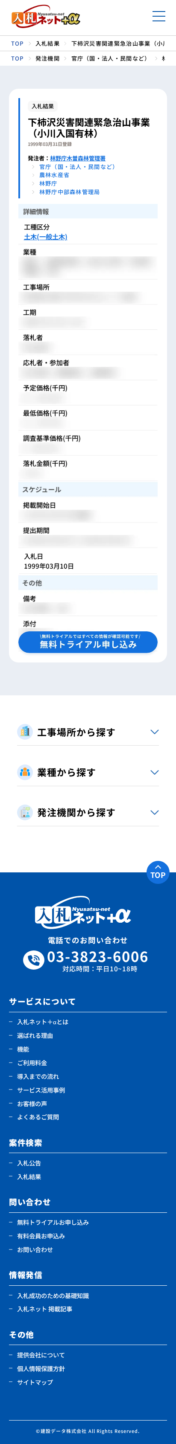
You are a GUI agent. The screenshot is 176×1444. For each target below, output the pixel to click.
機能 (23, 1048)
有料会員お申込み (41, 1235)
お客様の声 (32, 1103)
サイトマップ (35, 1381)
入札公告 (29, 1162)
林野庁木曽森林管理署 (78, 158)
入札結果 (29, 1176)
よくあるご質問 (38, 1116)
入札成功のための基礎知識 (53, 1295)
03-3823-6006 (98, 960)
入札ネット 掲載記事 (44, 1308)
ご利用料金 (32, 1062)
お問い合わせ (35, 1249)
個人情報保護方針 (41, 1368)
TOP (158, 874)
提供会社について (41, 1354)
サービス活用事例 (41, 1089)
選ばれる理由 (35, 1035)
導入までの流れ (38, 1076)
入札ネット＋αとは (42, 1021)
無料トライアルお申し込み (53, 1221)
